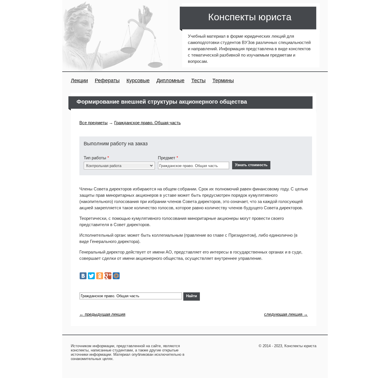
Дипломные (170, 80)
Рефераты (107, 80)
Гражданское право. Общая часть (147, 122)
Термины (223, 80)
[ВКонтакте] (83, 275)
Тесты (198, 80)
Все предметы (93, 122)
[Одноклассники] (99, 275)
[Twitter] (91, 275)
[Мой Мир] (116, 275)
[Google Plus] (107, 275)
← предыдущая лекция (102, 314)
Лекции (79, 80)
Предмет (168, 157)
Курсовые (138, 80)
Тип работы (96, 157)
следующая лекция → (286, 314)
